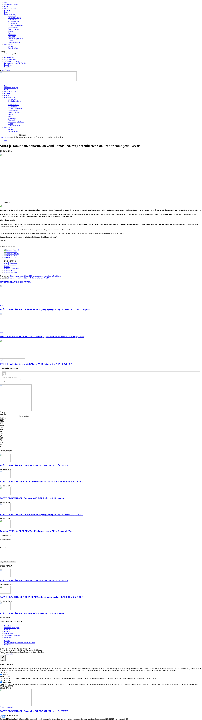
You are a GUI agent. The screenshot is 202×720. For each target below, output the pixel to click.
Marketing (8, 637)
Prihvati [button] (2, 654)
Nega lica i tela (13, 27)
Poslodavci (7, 65)
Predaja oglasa (13, 48)
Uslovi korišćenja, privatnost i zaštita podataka (19, 643)
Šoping (10, 31)
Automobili (12, 16)
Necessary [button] (3, 672)
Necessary (6, 674)
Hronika (7, 10)
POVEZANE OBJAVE (8, 282)
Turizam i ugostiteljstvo (16, 38)
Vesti (5, 2)
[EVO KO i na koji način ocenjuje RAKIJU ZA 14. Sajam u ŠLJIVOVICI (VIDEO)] (12, 358)
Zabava (10, 40)
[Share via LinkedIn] (11, 254)
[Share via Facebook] (11, 250)
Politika (6, 6)
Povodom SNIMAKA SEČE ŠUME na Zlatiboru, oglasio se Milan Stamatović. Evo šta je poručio (42, 337)
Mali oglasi (8, 44)
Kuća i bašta (12, 23)
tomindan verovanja (10, 272)
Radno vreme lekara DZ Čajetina (15, 63)
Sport (10, 33)
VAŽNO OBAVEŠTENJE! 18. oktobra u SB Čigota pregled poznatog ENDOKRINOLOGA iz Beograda (45, 309)
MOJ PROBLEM (10, 8)
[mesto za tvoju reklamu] (16, 410)
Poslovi (6, 12)
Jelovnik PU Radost (10, 59)
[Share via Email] (10, 257)
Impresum (7, 644)
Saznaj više (9, 654)
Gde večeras (8, 633)
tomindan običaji (9, 270)
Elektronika (12, 20)
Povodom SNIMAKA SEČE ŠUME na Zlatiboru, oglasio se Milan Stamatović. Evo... (37, 531)
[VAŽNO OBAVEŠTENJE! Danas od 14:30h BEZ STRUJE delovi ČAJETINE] (5, 461)
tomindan (7, 267)
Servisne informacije (11, 4)
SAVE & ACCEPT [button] (6, 686)
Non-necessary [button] (5, 680)
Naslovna (3, 137)
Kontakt (7, 67)
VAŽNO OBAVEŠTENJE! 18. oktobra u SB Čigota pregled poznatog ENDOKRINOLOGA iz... (41, 515)
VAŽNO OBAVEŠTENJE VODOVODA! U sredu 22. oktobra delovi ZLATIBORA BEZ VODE (41, 482)
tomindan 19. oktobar (11, 269)
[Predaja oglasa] (1, 206)
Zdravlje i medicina (14, 42)
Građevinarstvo (13, 21)
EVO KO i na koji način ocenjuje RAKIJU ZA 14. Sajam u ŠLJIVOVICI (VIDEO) (36, 364)
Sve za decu (12, 35)
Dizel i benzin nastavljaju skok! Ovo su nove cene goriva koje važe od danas (35, 276)
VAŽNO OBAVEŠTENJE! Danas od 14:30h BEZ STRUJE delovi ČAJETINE (34, 465)
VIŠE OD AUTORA (24, 282)
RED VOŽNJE (9, 57)
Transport (11, 37)
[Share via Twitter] (10, 252)
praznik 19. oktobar (10, 263)
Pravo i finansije (13, 29)
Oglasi (10, 46)
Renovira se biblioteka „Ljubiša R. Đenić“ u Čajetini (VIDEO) (29, 278)
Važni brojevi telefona (11, 61)
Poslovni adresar (9, 14)
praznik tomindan (10, 265)
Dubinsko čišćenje (14, 18)
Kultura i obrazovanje (15, 25)
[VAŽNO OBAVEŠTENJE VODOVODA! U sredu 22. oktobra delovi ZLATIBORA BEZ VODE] (5, 478)
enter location (24, 416)
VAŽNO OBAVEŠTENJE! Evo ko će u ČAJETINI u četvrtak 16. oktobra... (32, 498)
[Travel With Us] (38, 80)
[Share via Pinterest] (11, 255)
